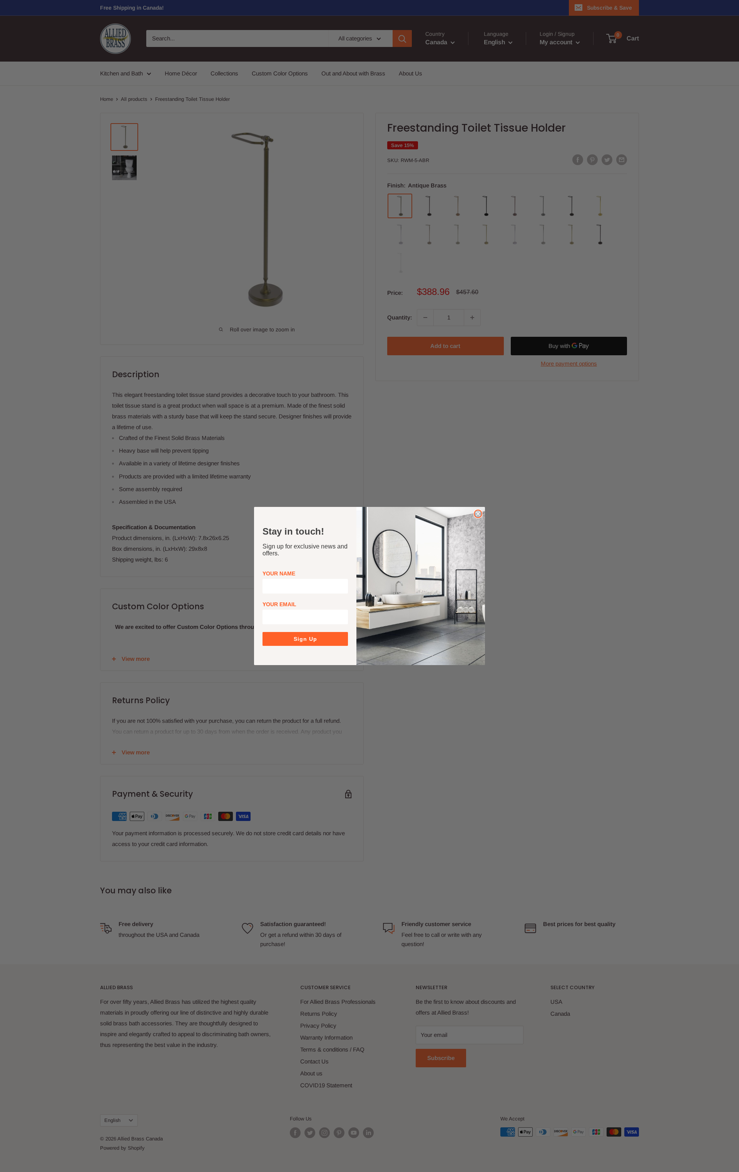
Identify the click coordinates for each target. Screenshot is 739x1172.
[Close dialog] (478, 514)
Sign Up (305, 639)
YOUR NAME (278, 573)
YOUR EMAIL (279, 604)
